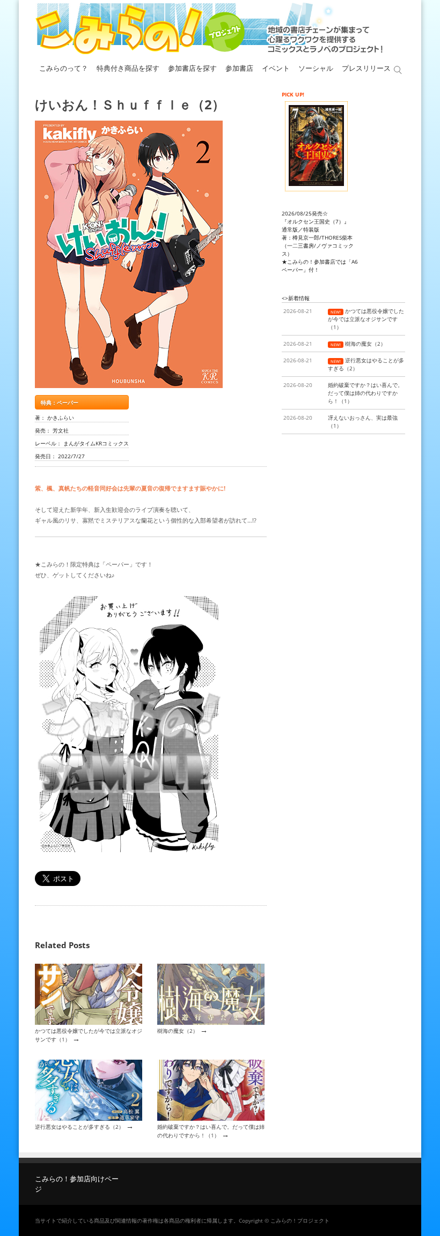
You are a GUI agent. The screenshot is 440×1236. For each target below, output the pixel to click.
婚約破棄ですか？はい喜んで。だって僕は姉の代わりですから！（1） (211, 1130)
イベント (276, 68)
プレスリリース (366, 68)
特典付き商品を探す (128, 68)
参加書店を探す (192, 68)
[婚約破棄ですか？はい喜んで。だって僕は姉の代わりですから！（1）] (211, 1118)
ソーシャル (315, 68)
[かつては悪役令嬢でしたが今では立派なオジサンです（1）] (88, 1022)
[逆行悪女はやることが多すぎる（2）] (88, 1118)
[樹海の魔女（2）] (211, 1022)
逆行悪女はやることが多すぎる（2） (79, 1126)
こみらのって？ (63, 68)
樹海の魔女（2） (177, 1030)
